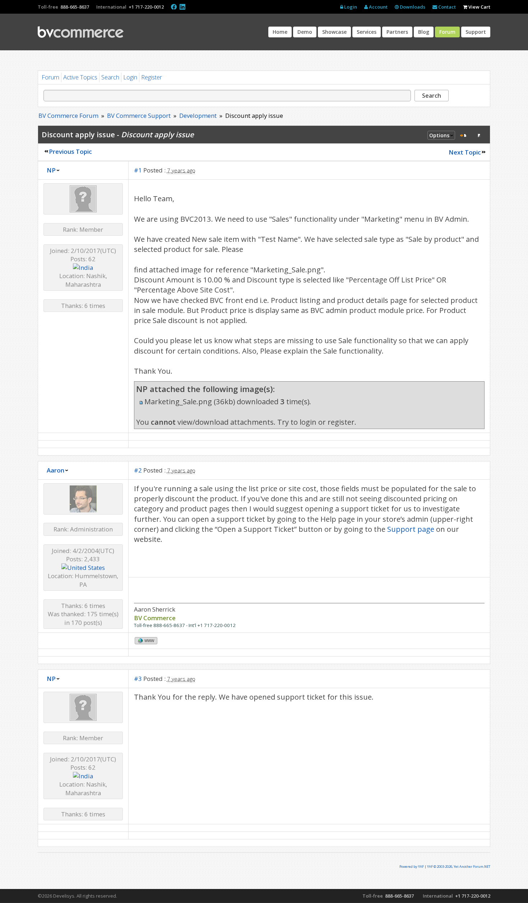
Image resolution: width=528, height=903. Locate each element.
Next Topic (465, 152)
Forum (447, 31)
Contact (446, 7)
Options (439, 135)
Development (198, 115)
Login (350, 7)
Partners (397, 31)
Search (110, 77)
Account (378, 7)
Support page (410, 529)
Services (366, 31)
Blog (423, 31)
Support (476, 31)
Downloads (412, 7)
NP (51, 170)
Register (151, 77)
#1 (138, 170)
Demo (304, 31)
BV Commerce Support (139, 115)
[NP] (83, 210)
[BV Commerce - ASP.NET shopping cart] (81, 32)
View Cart (478, 7)
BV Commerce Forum (68, 115)
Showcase (334, 31)
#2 (138, 470)
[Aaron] (83, 510)
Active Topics (80, 77)
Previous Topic (70, 151)
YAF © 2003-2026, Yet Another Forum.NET (458, 866)
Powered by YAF (411, 866)
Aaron (55, 470)
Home (280, 31)
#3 (138, 678)
